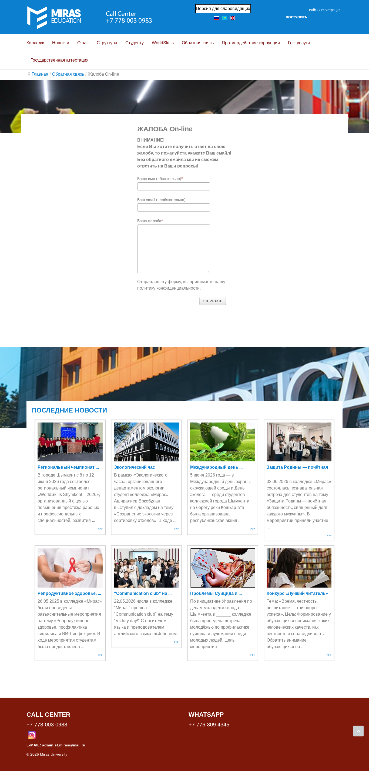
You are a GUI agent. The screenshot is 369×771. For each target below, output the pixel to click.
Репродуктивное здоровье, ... (69, 593)
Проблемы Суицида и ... (216, 593)
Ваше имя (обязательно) (159, 178)
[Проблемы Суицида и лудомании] (222, 567)
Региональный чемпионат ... (68, 467)
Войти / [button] (314, 10)
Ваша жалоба (149, 221)
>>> (100, 528)
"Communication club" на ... (143, 593)
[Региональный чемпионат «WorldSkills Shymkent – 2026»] (70, 442)
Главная (40, 74)
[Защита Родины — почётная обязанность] (299, 442)
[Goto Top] (358, 731)
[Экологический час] (146, 442)
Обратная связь (68, 74)
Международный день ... (216, 467)
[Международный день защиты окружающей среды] (222, 442)
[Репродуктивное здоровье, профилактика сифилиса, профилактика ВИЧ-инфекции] (70, 567)
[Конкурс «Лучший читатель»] (299, 567)
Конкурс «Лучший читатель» (297, 593)
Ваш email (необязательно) (161, 199)
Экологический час (134, 467)
